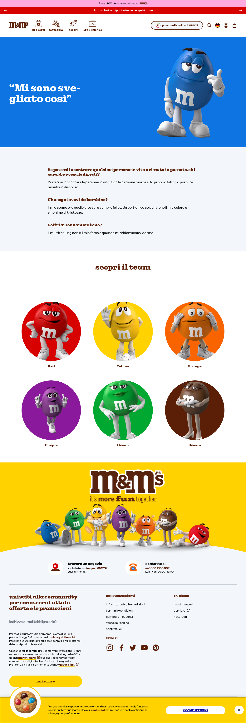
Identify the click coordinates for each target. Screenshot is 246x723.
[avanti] (240, 10)
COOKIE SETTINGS (195, 710)
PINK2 (144, 3)
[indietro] (5, 10)
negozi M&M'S (96, 568)
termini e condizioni (119, 610)
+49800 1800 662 (157, 568)
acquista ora (144, 10)
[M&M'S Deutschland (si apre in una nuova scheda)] (144, 647)
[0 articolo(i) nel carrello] (234, 25)
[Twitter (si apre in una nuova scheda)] (132, 647)
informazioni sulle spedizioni (125, 604)
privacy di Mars (60, 637)
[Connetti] (226, 25)
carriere (179, 610)
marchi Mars (27, 657)
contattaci (114, 629)
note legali (181, 616)
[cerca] (209, 25)
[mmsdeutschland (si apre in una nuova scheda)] (121, 647)
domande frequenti (119, 616)
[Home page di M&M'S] (18, 25)
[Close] (239, 710)
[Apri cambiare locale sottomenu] (217, 25)
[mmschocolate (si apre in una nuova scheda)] (109, 647)
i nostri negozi (183, 604)
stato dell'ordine (117, 622)
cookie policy (100, 709)
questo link (67, 664)
